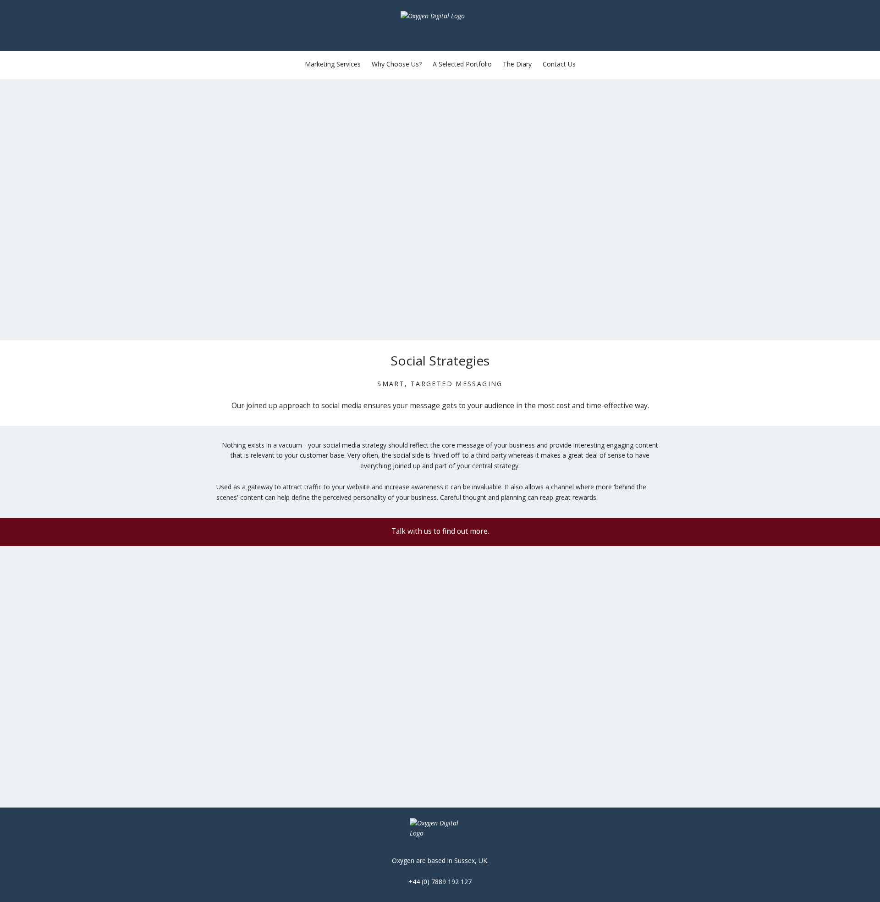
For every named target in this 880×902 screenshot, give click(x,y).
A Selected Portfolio (462, 64)
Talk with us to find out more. (440, 531)
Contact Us (559, 64)
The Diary (517, 64)
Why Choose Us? (397, 64)
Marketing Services (333, 64)
